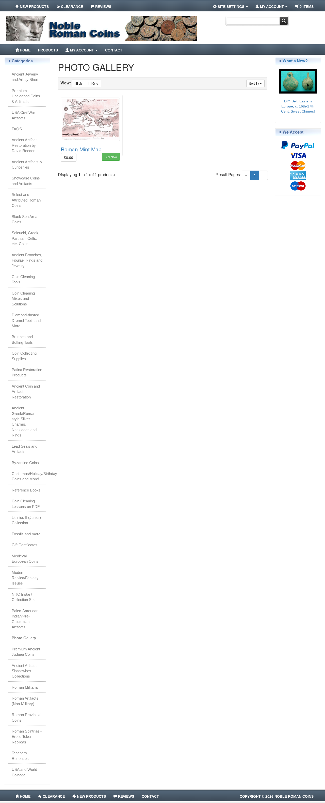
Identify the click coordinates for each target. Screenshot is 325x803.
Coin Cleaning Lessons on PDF (26, 503)
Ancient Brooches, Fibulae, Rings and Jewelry (27, 260)
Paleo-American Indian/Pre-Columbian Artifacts (25, 619)
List (80, 83)
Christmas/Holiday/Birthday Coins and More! (29, 476)
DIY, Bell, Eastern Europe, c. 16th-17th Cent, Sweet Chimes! (298, 106)
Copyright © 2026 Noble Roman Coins (277, 796)
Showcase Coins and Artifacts (26, 181)
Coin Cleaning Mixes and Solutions (23, 298)
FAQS (17, 129)
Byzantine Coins (25, 463)
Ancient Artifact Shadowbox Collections (24, 671)
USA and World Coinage (24, 772)
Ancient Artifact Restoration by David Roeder (24, 145)
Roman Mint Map (81, 149)
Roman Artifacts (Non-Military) (25, 701)
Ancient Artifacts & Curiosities (27, 164)
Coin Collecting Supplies (24, 356)
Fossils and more (26, 534)
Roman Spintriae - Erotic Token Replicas (27, 736)
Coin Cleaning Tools (23, 279)
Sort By (254, 83)
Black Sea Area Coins (24, 219)
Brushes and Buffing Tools (22, 339)
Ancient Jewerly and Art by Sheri (25, 77)
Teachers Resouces (20, 755)
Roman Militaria (25, 687)
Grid (95, 83)
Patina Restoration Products (27, 372)
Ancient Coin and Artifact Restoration (26, 391)
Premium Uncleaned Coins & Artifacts (26, 96)
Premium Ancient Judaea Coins (26, 651)
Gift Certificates (24, 545)
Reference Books (26, 490)
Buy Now (111, 157)
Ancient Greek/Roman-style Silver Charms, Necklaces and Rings (24, 421)
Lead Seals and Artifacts (24, 449)
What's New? (295, 61)
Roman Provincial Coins (26, 717)
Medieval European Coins (25, 558)
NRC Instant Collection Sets (24, 597)
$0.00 (68, 157)
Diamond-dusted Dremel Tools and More (26, 320)
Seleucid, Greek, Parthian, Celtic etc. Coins (25, 238)
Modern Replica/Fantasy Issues (25, 578)
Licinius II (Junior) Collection (26, 520)
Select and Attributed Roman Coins (26, 200)
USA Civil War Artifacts (23, 115)
